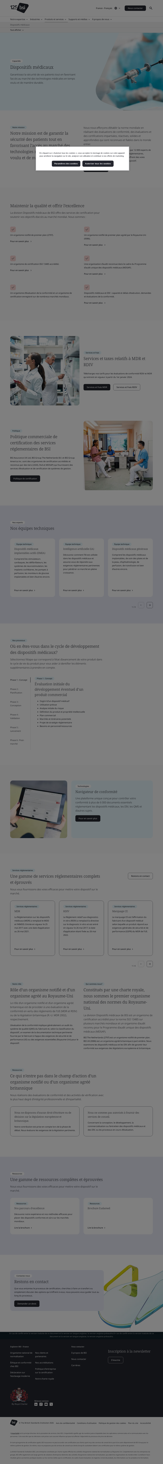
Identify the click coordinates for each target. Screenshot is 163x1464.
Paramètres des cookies (66, 164)
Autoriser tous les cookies (98, 164)
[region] (82, 158)
